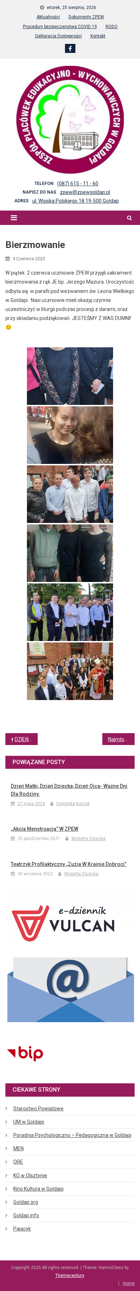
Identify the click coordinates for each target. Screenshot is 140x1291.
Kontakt (98, 36)
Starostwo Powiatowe (38, 1108)
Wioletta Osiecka (88, 838)
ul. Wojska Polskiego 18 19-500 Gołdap (75, 200)
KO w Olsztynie (30, 1175)
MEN (18, 1148)
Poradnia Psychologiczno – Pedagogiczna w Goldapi (72, 1135)
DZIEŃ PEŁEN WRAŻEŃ (26, 739)
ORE (18, 1162)
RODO (112, 26)
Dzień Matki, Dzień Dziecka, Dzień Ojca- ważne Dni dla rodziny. (69, 790)
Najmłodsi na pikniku (121, 739)
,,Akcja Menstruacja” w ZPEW (44, 829)
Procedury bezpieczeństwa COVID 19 (60, 26)
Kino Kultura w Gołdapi (38, 1189)
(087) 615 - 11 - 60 (77, 183)
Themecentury (69, 1275)
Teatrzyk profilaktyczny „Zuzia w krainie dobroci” (68, 864)
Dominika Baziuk (73, 803)
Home (129, 1283)
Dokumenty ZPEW (86, 16)
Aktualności (48, 16)
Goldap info (26, 1215)
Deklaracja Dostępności (58, 36)
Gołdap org (25, 1202)
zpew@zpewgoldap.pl (85, 192)
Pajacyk (22, 1229)
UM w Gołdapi (28, 1122)
